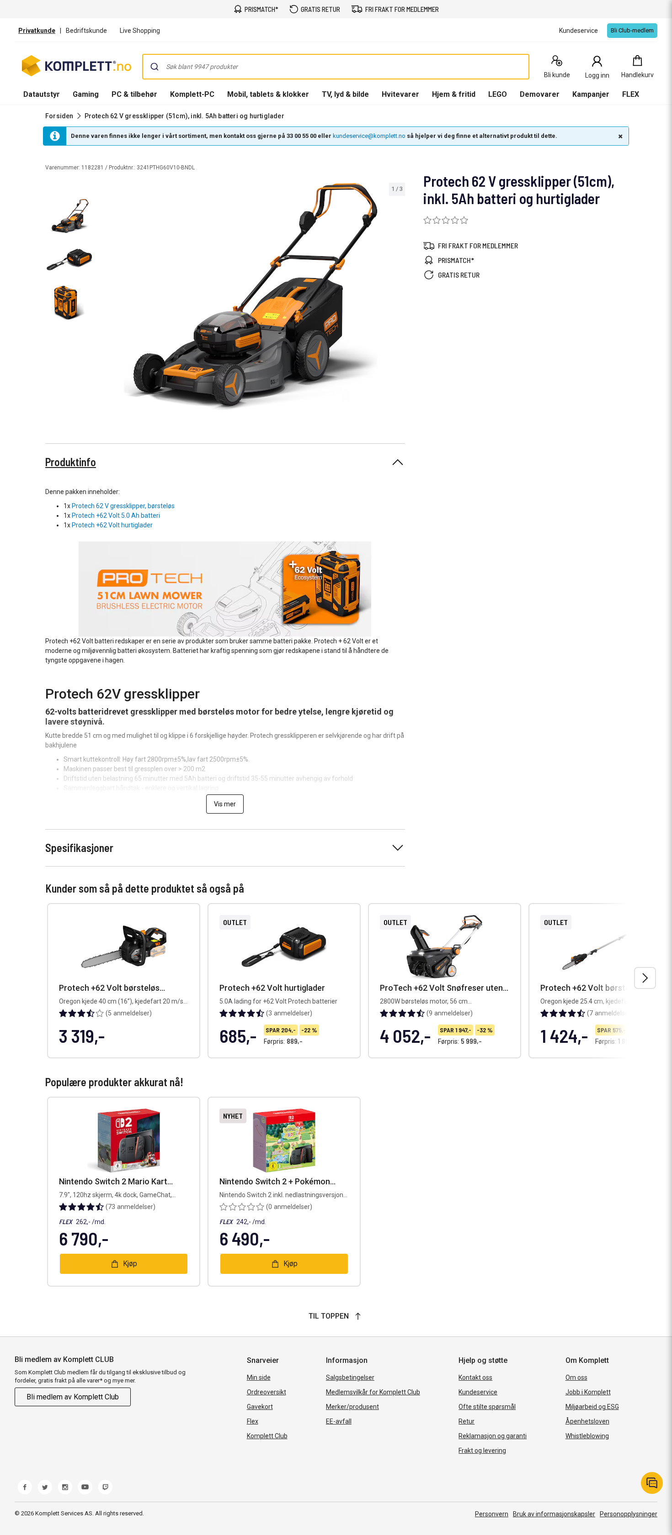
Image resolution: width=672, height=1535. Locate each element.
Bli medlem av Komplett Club (73, 1397)
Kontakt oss (475, 1377)
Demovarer (540, 94)
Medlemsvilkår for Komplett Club (373, 1392)
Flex (252, 1421)
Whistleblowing (587, 1436)
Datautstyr (41, 94)
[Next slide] (397, 298)
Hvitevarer (400, 94)
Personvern (491, 1514)
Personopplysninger (628, 1514)
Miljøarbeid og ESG (592, 1406)
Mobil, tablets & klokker (268, 94)
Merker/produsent (352, 1406)
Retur (467, 1421)
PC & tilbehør (134, 94)
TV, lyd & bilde (345, 94)
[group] (250, 296)
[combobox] (335, 66)
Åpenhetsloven (587, 1421)
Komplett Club (267, 1436)
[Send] (154, 67)
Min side (259, 1377)
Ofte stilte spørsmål (487, 1406)
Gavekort (260, 1406)
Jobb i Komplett (588, 1392)
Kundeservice (478, 1392)
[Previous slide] (104, 298)
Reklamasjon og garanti (493, 1436)
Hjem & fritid (453, 94)
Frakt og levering (482, 1450)
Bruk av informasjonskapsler (554, 1514)
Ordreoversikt (266, 1392)
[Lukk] (619, 136)
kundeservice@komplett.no (369, 135)
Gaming (86, 94)
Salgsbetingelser (350, 1377)
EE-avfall (339, 1421)
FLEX (630, 94)
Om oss (576, 1377)
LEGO (497, 94)
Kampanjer (590, 94)
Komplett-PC (192, 94)
